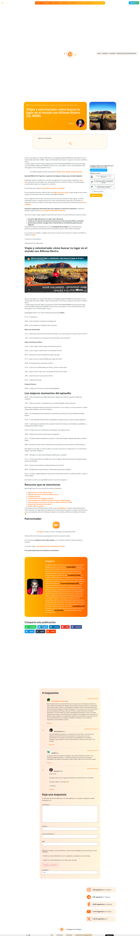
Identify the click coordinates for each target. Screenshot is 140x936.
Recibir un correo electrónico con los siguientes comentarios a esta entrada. (67, 856)
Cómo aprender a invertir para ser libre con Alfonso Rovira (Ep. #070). (50, 502)
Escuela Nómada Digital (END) (69, 583)
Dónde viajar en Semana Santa (126, 53)
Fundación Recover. (34, 496)
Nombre (45, 826)
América (46, 3)
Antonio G (105, 53)
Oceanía (68, 3)
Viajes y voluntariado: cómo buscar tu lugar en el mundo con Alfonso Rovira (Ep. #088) (53, 112)
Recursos (112, 53)
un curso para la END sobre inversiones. (53, 210)
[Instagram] (27, 935)
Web (43, 841)
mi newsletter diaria (79, 606)
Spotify (68, 172)
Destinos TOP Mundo (97, 3)
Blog (99, 53)
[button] (31, 627)
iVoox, (63, 172)
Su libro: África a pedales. (36, 506)
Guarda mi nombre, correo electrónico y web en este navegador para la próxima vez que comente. (69, 851)
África (39, 3)
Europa (60, 3)
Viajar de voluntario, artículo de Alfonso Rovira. (43, 494)
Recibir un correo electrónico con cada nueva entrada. (60, 860)
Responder (49, 723)
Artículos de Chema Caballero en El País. (41, 498)
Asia (54, 3)
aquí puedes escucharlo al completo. (53, 188)
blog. (34, 235)
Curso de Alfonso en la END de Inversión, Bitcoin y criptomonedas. (49, 500)
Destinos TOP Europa (81, 3)
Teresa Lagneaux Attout (58, 701)
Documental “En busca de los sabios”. (40, 504)
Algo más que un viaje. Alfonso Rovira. (40, 492)
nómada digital (71, 567)
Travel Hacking (58, 610)
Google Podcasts (76, 172)
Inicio (27, 105)
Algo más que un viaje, (61, 192)
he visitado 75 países (74, 575)
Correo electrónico (48, 834)
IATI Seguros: (41, 532)
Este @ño (45, 870)
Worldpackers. (62, 508)
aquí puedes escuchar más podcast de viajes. (50, 546)
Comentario (46, 804)
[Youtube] (29, 935)
